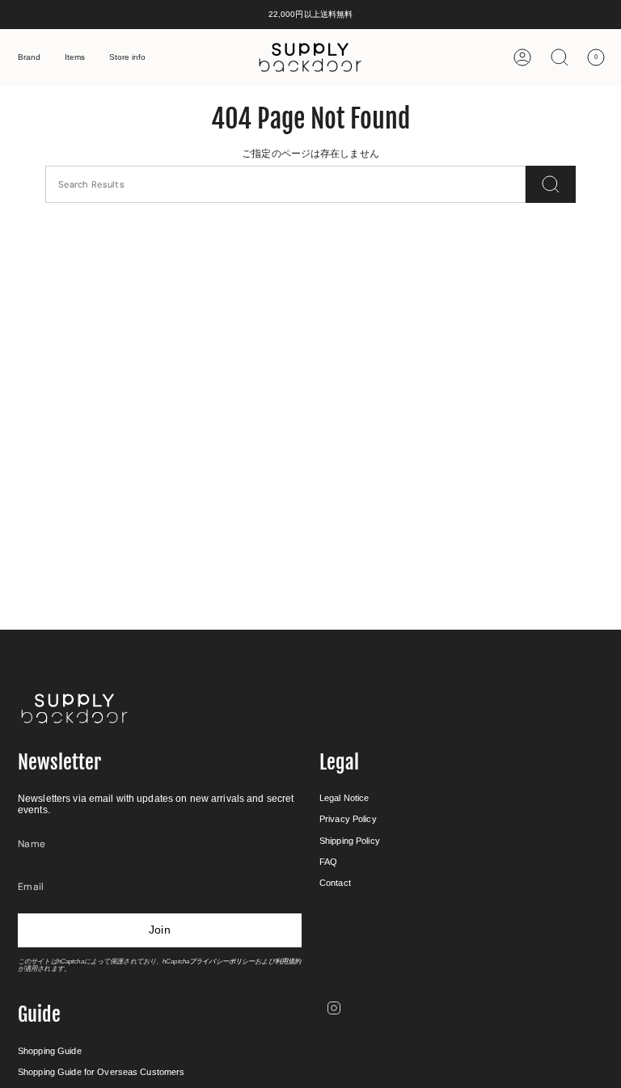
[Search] (551, 184)
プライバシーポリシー (222, 961)
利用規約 (288, 961)
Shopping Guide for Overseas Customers (101, 1072)
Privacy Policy (348, 819)
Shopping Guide (50, 1051)
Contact (335, 883)
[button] (29, 57)
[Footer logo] (74, 708)
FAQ (328, 862)
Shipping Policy (349, 841)
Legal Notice (344, 798)
